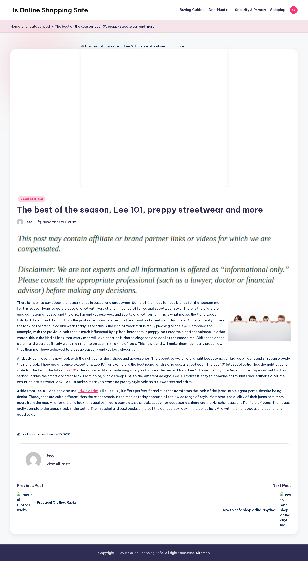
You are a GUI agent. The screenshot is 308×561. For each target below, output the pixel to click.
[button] (59, 464)
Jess (50, 455)
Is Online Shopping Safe (50, 10)
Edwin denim (88, 391)
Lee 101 (70, 370)
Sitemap (203, 553)
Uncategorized (31, 198)
